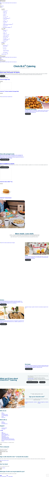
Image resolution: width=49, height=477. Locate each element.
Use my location (3, 451)
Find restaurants (3, 56)
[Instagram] (0, 430)
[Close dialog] (1, 444)
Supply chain (3, 433)
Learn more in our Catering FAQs (32, 382)
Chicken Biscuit (5, 197)
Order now (1, 59)
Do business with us (5, 423)
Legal (2, 432)
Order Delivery (10, 476)
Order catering (42, 382)
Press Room (3, 417)
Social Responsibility (5, 414)
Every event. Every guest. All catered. (10, 72)
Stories (3, 416)
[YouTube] (2, 430)
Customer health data (5, 434)
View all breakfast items (4, 167)
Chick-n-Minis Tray (6, 181)
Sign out (15, 2)
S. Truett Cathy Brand (5, 415)
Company (3, 413)
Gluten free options (31, 378)
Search (7, 451)
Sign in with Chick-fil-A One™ (4, 460)
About (2, 412)
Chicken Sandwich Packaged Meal (9, 91)
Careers (3, 421)
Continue (3, 467)
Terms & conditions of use (5, 435)
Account (12, 2)
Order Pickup (4, 476)
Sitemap (3, 440)
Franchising (3, 422)
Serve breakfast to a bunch (7, 163)
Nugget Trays (5, 79)
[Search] (1, 4)
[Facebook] (1, 430)
